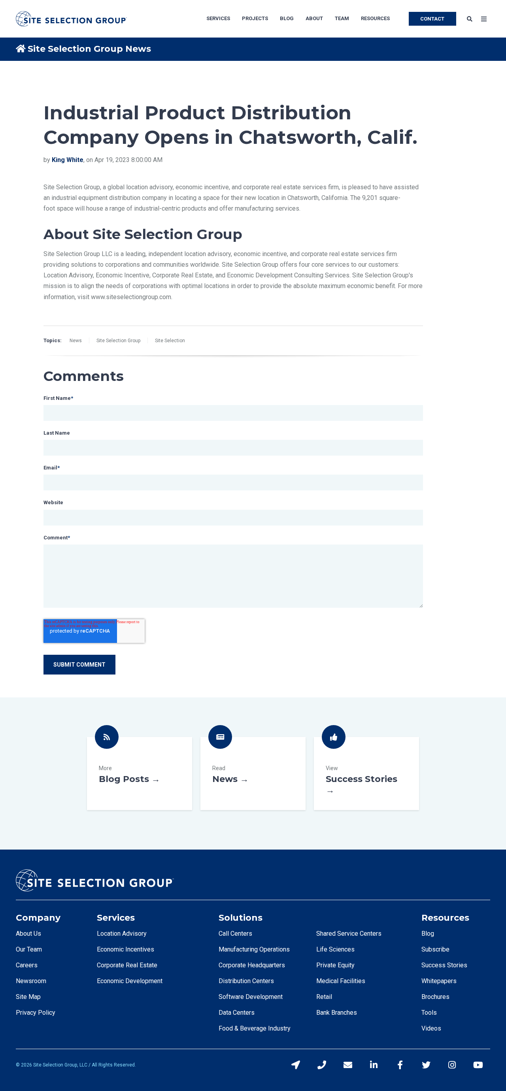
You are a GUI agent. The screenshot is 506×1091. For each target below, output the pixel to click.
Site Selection (170, 340)
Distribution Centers (246, 981)
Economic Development (129, 981)
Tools (429, 1012)
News (76, 340)
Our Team (29, 949)
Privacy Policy (35, 1012)
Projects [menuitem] (255, 18)
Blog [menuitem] (287, 18)
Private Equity (335, 965)
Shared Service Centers (348, 933)
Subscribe (435, 949)
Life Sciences (335, 949)
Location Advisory (122, 933)
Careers (27, 965)
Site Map (28, 997)
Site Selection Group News (89, 48)
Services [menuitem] (218, 18)
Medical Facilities (340, 981)
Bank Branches (336, 1012)
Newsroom (31, 981)
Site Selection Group (118, 340)
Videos (431, 1028)
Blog (427, 933)
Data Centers (237, 1012)
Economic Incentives (125, 949)
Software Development (251, 997)
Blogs (139, 773)
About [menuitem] (314, 18)
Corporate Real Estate (127, 965)
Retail (324, 997)
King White (67, 160)
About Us (28, 933)
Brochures (435, 997)
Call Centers (235, 933)
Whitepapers (439, 981)
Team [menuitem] (342, 18)
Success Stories (366, 773)
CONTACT (432, 19)
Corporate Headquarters (252, 965)
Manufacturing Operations (254, 949)
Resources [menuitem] (375, 18)
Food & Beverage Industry (255, 1028)
